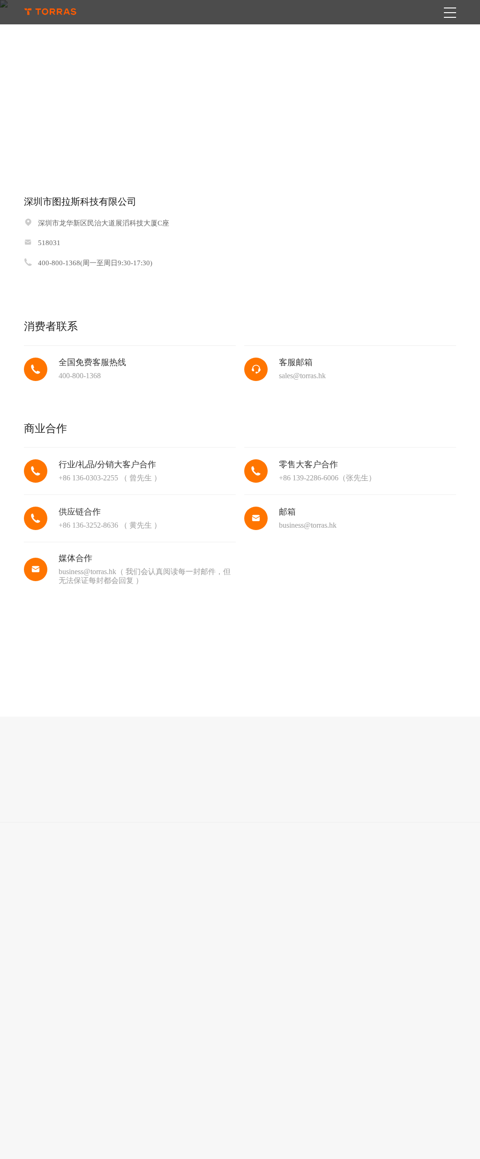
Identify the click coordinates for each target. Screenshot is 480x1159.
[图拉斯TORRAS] (50, 12)
